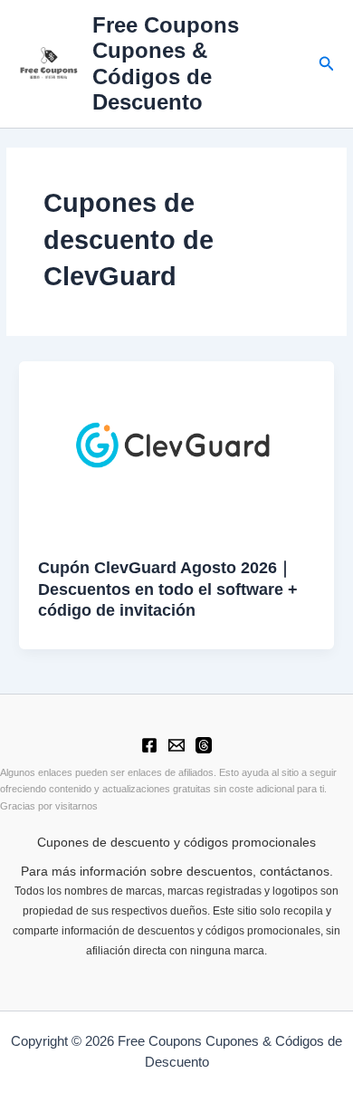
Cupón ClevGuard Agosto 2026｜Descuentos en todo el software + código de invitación (168, 588)
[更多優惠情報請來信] (176, 745)
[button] (327, 64)
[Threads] (204, 745)
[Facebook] (149, 745)
